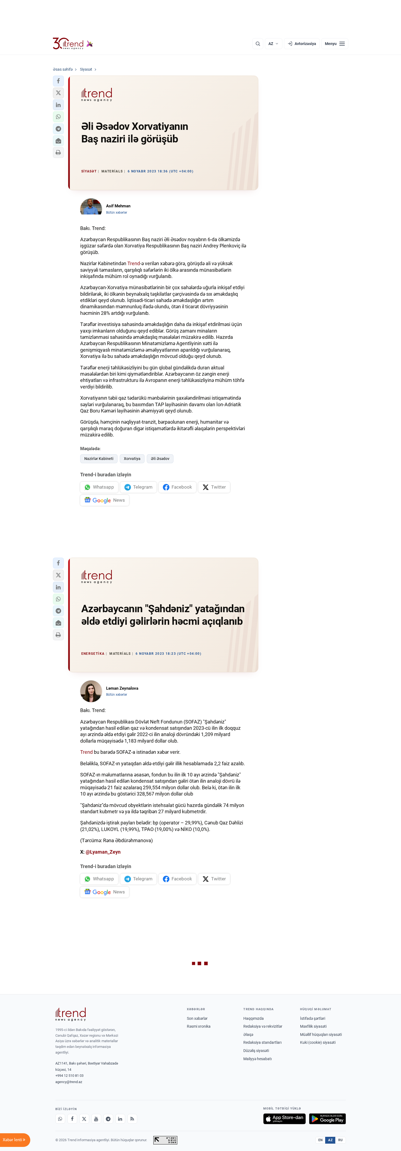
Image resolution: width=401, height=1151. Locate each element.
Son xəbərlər (197, 1018)
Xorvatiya (132, 458)
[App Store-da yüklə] (284, 1118)
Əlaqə (248, 1034)
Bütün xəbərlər (116, 212)
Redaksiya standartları (262, 1042)
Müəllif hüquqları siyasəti (321, 1034)
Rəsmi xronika (199, 1026)
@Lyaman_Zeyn (103, 852)
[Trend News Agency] (70, 1014)
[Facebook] (72, 1119)
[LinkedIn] (120, 1119)
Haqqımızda (253, 1018)
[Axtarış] (257, 43)
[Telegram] (108, 1119)
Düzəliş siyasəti (256, 1050)
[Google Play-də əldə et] (327, 1118)
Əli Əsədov (160, 458)
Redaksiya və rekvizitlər (262, 1026)
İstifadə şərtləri (312, 1018)
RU (340, 1140)
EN (320, 1140)
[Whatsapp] (60, 1119)
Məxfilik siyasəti (313, 1026)
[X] (84, 1119)
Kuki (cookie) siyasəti (318, 1042)
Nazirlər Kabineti (98, 458)
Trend (133, 263)
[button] (58, 81)
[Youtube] (96, 1119)
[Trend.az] (73, 44)
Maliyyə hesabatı (257, 1059)
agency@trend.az (68, 1082)
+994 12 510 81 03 (69, 1076)
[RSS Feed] (132, 1119)
